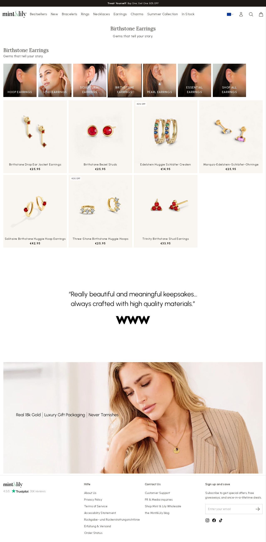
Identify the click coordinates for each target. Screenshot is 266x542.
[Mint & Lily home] (14, 14)
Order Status (93, 533)
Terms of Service (96, 506)
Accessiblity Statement (100, 513)
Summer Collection (162, 14)
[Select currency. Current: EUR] (230, 14)
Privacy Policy (93, 499)
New (54, 14)
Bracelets (69, 14)
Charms (137, 14)
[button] (261, 14)
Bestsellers (38, 14)
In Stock (188, 14)
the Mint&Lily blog (157, 513)
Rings (85, 14)
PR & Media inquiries (159, 499)
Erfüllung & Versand (97, 526)
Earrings (120, 14)
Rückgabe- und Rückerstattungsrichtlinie (112, 519)
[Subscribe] (257, 509)
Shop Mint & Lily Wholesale (163, 506)
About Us (90, 493)
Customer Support (157, 493)
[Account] (241, 14)
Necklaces (101, 14)
